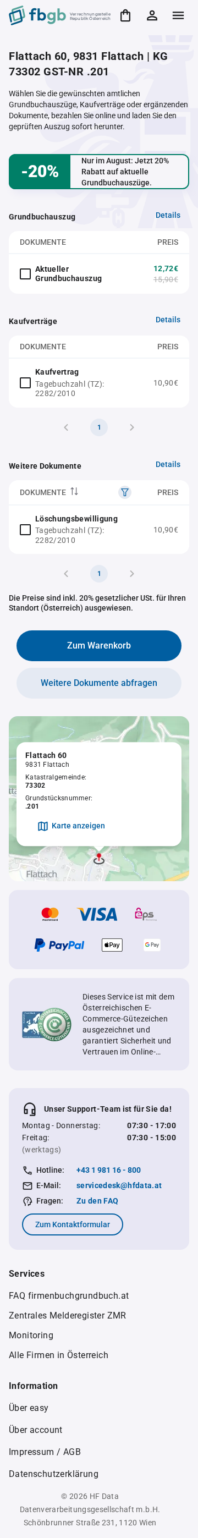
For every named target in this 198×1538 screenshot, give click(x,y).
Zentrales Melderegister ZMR (68, 1315)
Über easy (29, 1408)
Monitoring (31, 1335)
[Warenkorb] (125, 15)
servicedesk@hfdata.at (119, 1185)
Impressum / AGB (45, 1452)
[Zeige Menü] (178, 15)
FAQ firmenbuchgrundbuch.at (69, 1295)
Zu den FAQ (97, 1200)
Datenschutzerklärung (53, 1474)
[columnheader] (75, 492)
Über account (36, 1430)
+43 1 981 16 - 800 (108, 1170)
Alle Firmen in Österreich (58, 1355)
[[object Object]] (124, 492)
